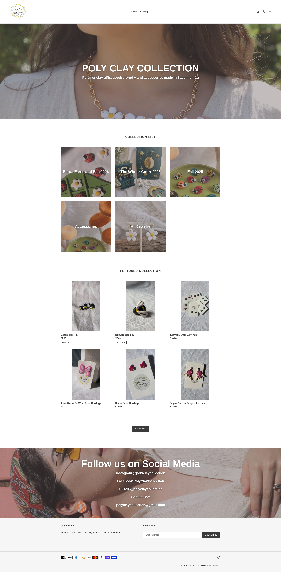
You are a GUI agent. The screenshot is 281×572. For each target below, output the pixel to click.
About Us (76, 532)
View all (140, 429)
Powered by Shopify (212, 565)
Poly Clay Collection (196, 565)
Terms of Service (111, 532)
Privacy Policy (92, 532)
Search (64, 532)
